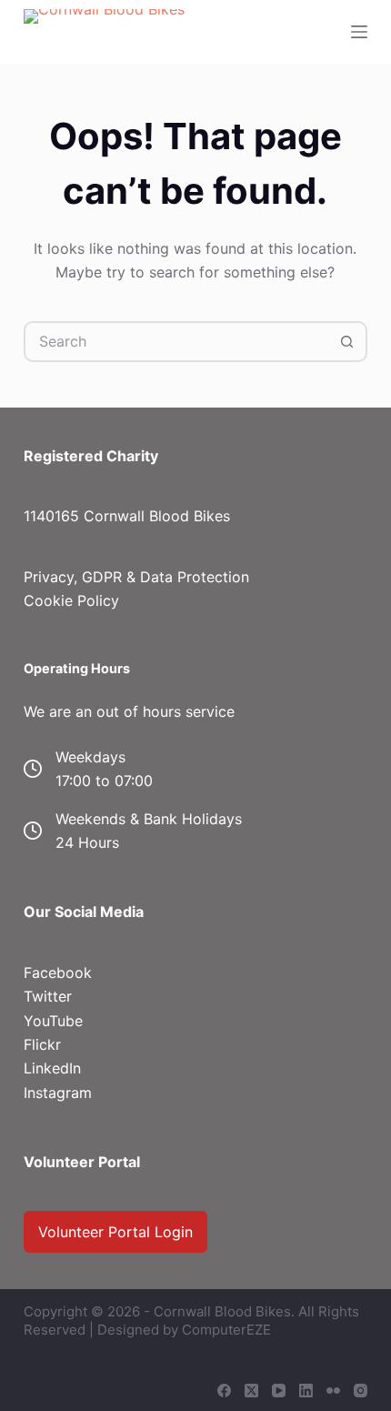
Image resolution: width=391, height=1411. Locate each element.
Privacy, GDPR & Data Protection (136, 577)
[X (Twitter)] (251, 1390)
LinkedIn (52, 1068)
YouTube (53, 1021)
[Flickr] (333, 1390)
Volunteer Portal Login (115, 1232)
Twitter (48, 996)
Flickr (42, 1044)
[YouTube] (279, 1390)
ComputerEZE (226, 1329)
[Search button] (347, 341)
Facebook (58, 972)
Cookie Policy (71, 600)
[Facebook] (224, 1390)
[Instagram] (360, 1390)
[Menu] (359, 32)
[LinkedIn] (306, 1390)
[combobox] (176, 341)
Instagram (58, 1092)
